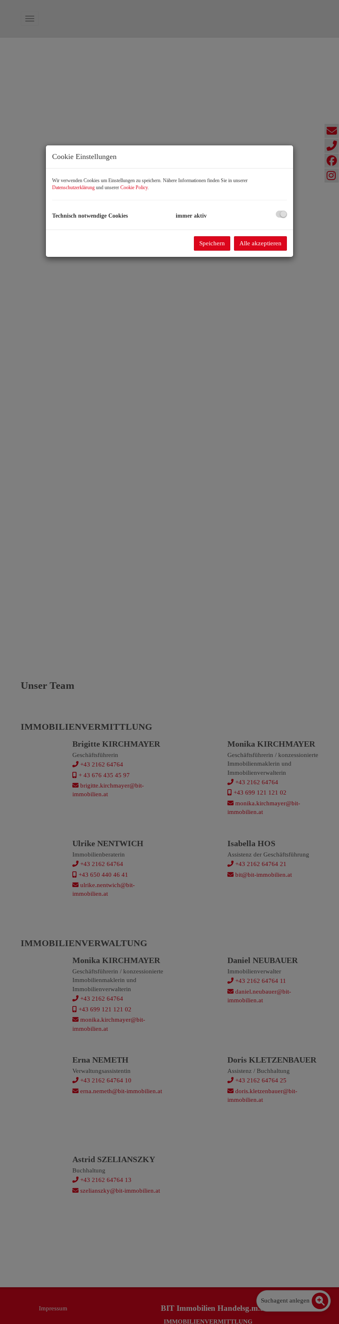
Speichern (212, 243)
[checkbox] (281, 214)
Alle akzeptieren (260, 243)
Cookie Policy (134, 187)
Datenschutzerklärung (73, 187)
